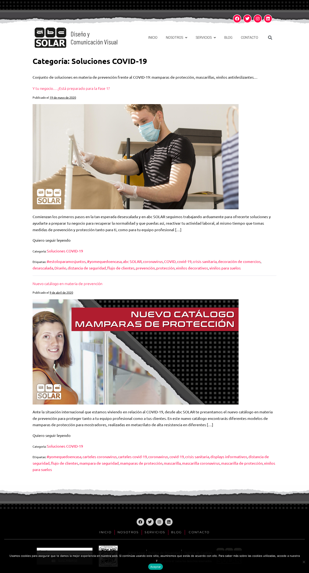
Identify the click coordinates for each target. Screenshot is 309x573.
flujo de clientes (121, 268)
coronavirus (153, 261)
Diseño (60, 268)
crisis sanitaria (205, 261)
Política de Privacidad (136, 560)
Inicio (152, 38)
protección (165, 268)
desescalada (43, 268)
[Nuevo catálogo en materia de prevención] (136, 352)
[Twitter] (247, 19)
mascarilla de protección (242, 463)
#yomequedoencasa (104, 261)
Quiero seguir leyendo (52, 239)
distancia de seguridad (87, 268)
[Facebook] (237, 19)
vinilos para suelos (225, 268)
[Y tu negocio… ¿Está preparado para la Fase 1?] (136, 156)
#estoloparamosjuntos (66, 261)
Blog (228, 38)
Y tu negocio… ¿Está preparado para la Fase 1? (71, 88)
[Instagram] (258, 19)
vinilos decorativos (192, 268)
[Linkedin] (268, 19)
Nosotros (174, 38)
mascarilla (172, 463)
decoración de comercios (239, 261)
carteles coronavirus (100, 456)
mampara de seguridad (99, 463)
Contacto (249, 38)
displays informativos (228, 456)
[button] (270, 37)
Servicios (204, 38)
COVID (170, 261)
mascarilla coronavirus (201, 463)
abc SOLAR (132, 261)
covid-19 (184, 261)
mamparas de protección (141, 463)
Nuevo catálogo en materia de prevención (67, 283)
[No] (304, 562)
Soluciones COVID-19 (65, 251)
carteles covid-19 (132, 456)
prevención (145, 268)
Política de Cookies (175, 560)
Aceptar (155, 566)
